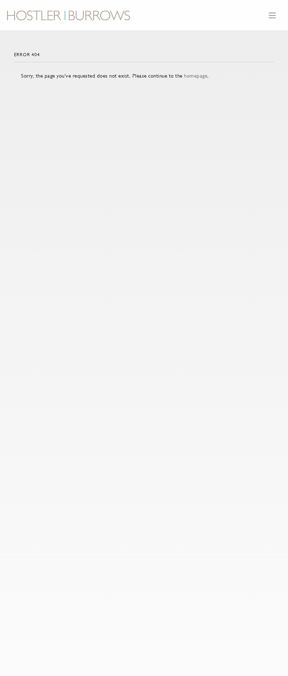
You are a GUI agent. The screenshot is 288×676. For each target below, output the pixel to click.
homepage (195, 76)
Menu (272, 19)
